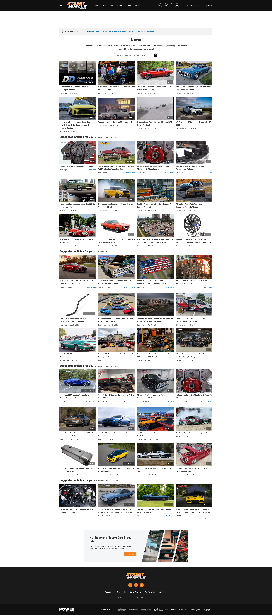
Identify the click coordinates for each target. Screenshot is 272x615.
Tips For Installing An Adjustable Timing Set (76, 166)
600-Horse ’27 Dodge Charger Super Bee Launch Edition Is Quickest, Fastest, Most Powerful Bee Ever (75, 125)
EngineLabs (170, 172)
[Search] (155, 55)
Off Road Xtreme (129, 172)
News (104, 5)
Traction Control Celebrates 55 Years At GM (115, 122)
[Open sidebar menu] (61, 5)
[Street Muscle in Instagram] (130, 585)
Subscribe (130, 554)
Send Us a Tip (135, 592)
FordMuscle (149, 31)
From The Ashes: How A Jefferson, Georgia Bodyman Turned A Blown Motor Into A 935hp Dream (193, 512)
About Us (108, 592)
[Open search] (160, 5)
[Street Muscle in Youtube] (142, 585)
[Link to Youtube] (177, 5)
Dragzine (93, 170)
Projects (119, 5)
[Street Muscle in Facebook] (136, 585)
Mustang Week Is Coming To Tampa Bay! (191, 433)
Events (128, 5)
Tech (111, 5)
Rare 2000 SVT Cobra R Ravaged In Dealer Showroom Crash (115, 31)
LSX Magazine (91, 287)
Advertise (163, 592)
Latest (96, 5)
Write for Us (150, 592)
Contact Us (121, 592)
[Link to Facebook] (171, 5)
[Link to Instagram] (166, 5)
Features (137, 5)
